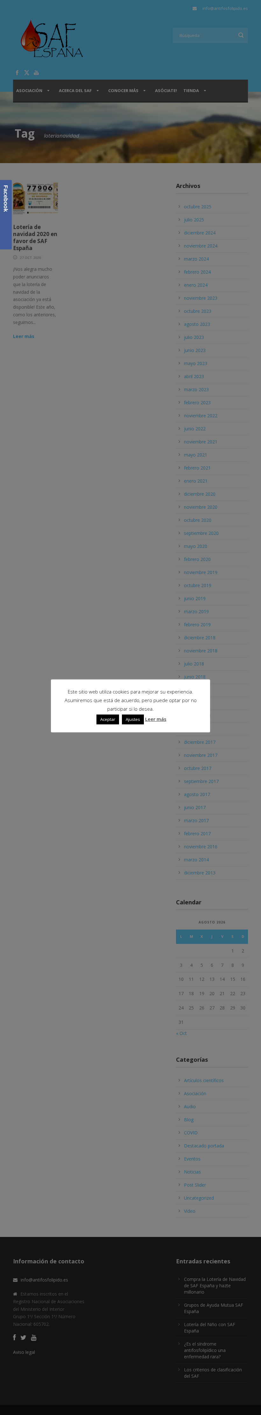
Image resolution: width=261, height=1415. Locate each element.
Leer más (155, 719)
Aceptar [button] (107, 719)
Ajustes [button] (133, 719)
